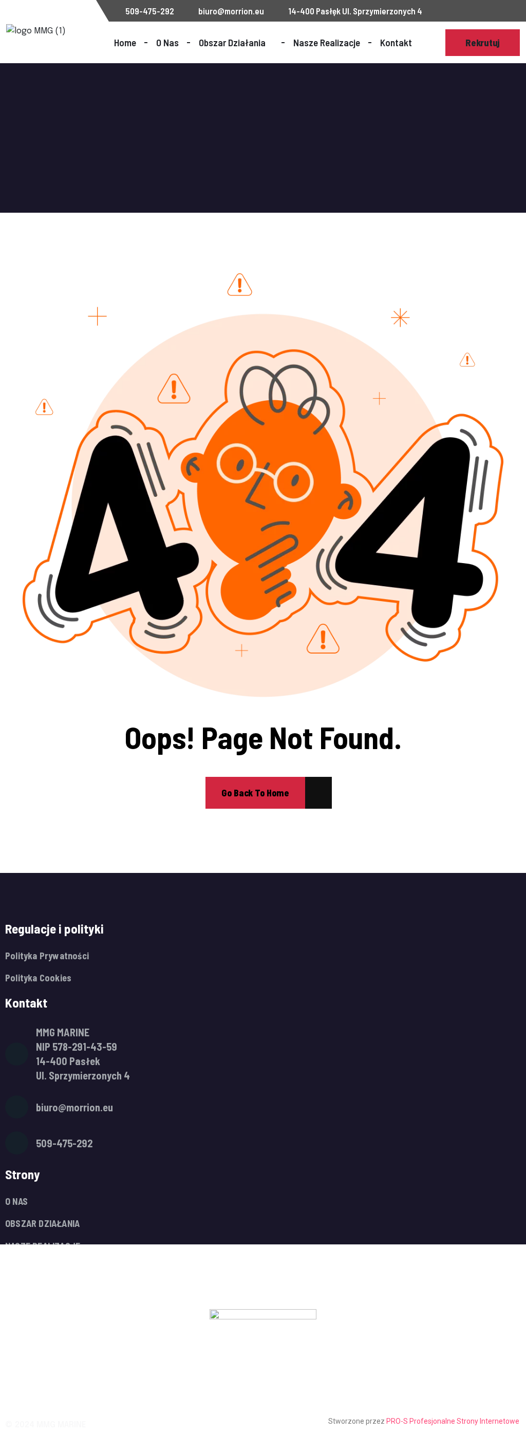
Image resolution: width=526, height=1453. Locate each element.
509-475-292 (149, 11)
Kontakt (396, 42)
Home (125, 42)
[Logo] (60, 31)
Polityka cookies (38, 978)
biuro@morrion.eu (230, 11)
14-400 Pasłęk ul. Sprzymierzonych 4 (354, 11)
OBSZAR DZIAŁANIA (42, 1223)
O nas (167, 42)
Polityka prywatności (47, 956)
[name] (255, 793)
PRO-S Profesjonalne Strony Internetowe (453, 1421)
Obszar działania (232, 42)
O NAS (16, 1201)
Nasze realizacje (326, 42)
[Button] (482, 42)
